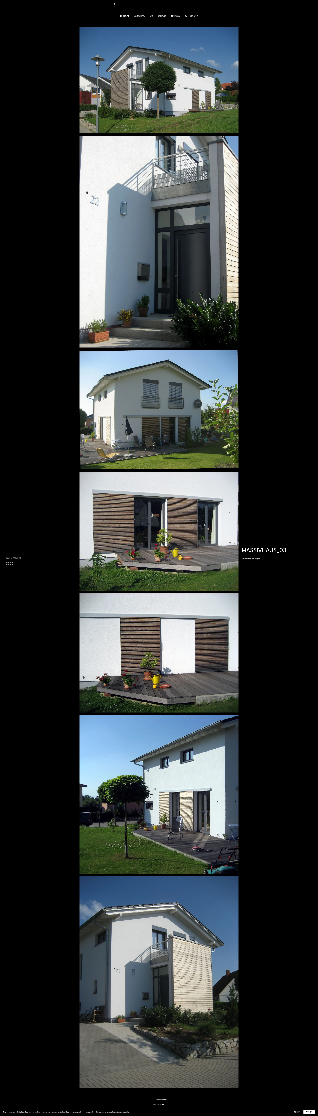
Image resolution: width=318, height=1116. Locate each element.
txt (152, 1099)
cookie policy (124, 1112)
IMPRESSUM (175, 16)
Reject (297, 1112)
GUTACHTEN (139, 16)
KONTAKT (162, 16)
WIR (151, 16)
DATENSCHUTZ (191, 16)
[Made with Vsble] (159, 1104)
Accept (309, 1112)
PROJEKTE (124, 16)
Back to (13, 558)
